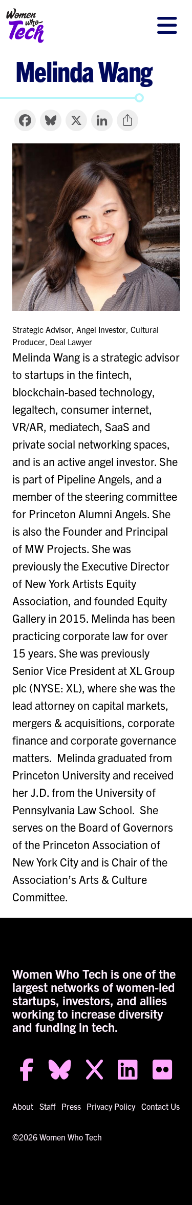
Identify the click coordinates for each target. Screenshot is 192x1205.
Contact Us (160, 1106)
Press (71, 1106)
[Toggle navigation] (167, 25)
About (22, 1106)
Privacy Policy (111, 1106)
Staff (47, 1106)
